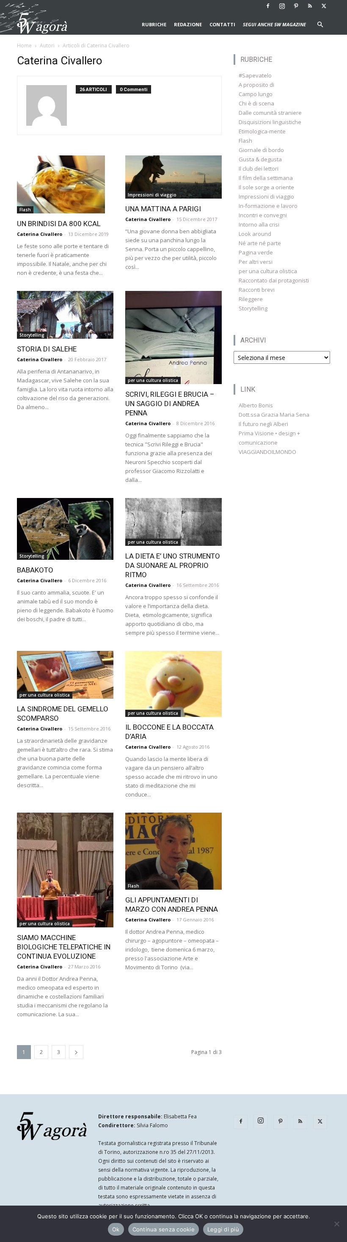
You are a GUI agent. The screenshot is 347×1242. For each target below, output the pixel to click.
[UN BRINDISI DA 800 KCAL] (65, 184)
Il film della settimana (266, 178)
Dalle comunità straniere (270, 112)
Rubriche (154, 24)
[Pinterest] (295, 6)
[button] (320, 25)
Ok (116, 1229)
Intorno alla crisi (259, 224)
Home (24, 45)
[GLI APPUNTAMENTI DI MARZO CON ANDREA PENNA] (173, 851)
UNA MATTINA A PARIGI (163, 209)
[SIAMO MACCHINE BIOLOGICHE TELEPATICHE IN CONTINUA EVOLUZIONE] (65, 870)
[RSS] (309, 6)
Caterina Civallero (39, 234)
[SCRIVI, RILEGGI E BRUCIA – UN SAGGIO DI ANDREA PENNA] (173, 337)
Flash (25, 210)
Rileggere (251, 299)
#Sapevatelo (255, 75)
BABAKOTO (35, 570)
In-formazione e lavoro (268, 206)
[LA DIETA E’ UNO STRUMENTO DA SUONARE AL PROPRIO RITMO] (173, 522)
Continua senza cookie (163, 1229)
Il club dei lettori (258, 168)
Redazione (188, 24)
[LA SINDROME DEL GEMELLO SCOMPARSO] (65, 675)
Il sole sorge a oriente (266, 187)
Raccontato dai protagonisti (274, 280)
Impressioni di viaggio (152, 195)
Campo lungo (256, 94)
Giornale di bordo (261, 150)
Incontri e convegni (263, 215)
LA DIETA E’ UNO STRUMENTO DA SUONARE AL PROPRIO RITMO (172, 565)
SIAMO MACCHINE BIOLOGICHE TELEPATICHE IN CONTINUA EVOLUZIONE (63, 946)
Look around (255, 234)
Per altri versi (256, 262)
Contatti (222, 24)
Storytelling (31, 335)
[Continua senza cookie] (336, 1224)
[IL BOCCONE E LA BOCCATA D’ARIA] (173, 684)
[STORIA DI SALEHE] (65, 315)
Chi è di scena (256, 103)
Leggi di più (223, 1229)
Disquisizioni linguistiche (270, 122)
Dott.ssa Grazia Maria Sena (274, 414)
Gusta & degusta (260, 159)
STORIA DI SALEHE (47, 349)
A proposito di (256, 85)
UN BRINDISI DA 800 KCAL (59, 223)
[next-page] (76, 1052)
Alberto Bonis (256, 405)
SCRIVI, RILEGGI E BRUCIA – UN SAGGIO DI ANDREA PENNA (170, 403)
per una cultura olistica (153, 380)
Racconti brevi (257, 289)
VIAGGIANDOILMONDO (267, 452)
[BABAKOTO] (65, 529)
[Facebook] (268, 6)
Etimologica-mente (262, 131)
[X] (323, 6)
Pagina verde (256, 252)
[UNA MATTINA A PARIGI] (173, 177)
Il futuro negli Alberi (263, 424)
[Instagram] (281, 6)
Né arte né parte (260, 243)
